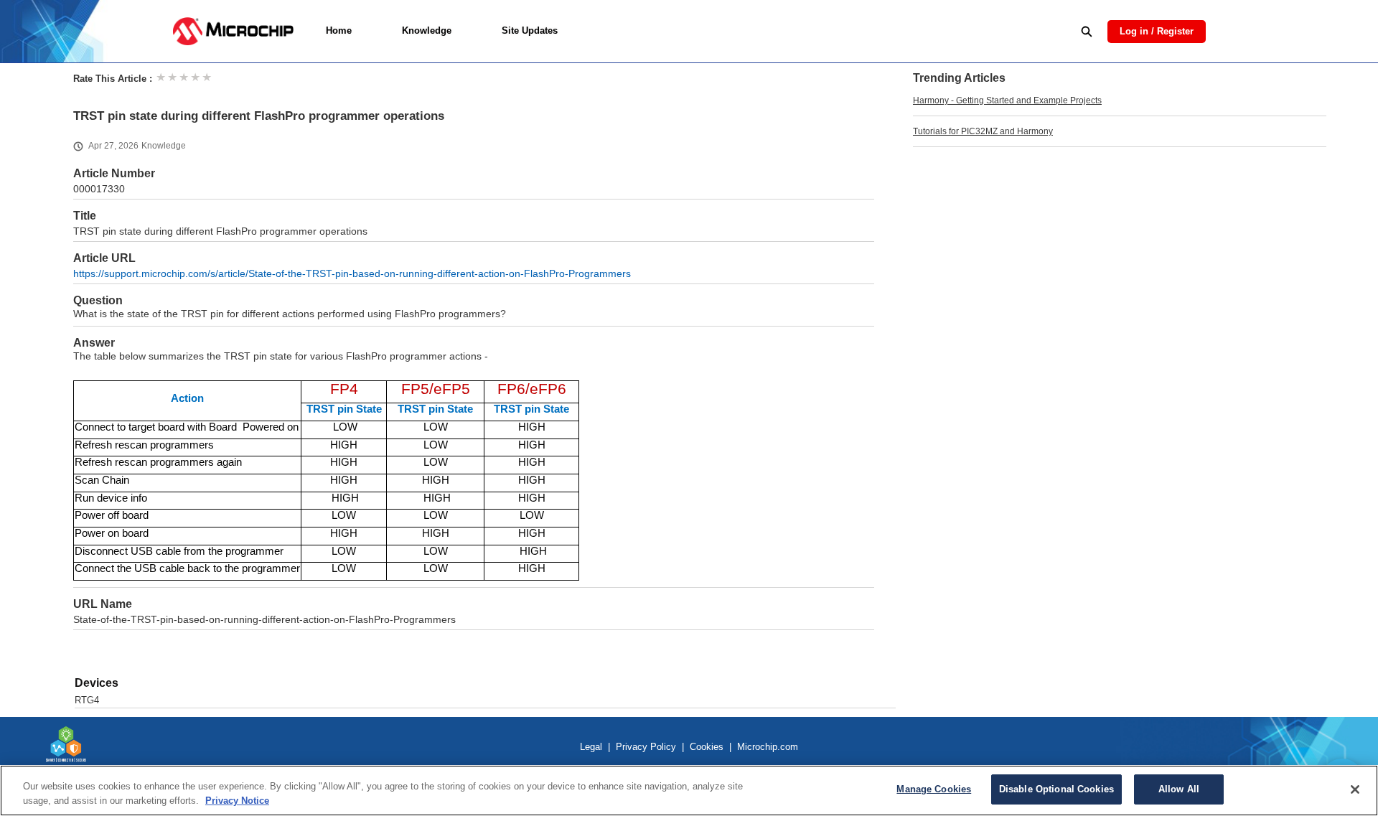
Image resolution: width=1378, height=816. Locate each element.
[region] (689, 790)
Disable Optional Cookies (1056, 789)
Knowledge (426, 30)
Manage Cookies (933, 789)
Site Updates (530, 30)
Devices (96, 683)
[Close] (1355, 789)
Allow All (1178, 789)
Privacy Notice (237, 800)
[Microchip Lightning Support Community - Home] (233, 31)
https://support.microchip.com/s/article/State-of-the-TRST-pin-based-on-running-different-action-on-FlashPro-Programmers (352, 273)
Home (339, 30)
